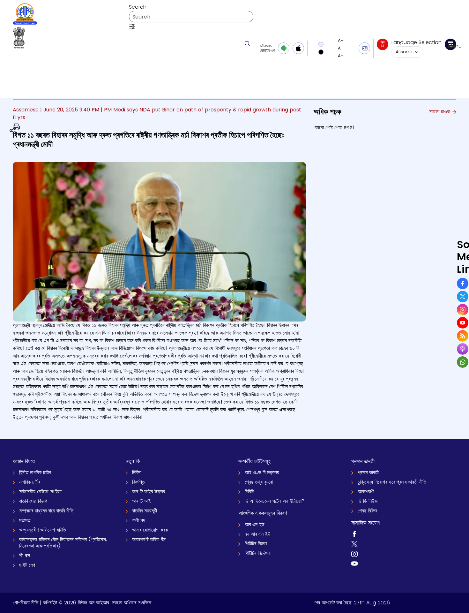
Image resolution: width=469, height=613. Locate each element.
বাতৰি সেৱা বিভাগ (33, 501)
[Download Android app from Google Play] (283, 48)
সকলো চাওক (440, 111)
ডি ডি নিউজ (368, 501)
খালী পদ (138, 520)
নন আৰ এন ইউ (258, 534)
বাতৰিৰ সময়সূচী (144, 510)
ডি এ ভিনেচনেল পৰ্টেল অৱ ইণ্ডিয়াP (274, 501)
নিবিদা (136, 472)
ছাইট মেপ (27, 565)
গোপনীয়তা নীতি (25, 602)
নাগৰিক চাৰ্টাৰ (29, 482)
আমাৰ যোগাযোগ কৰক (150, 530)
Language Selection (416, 42)
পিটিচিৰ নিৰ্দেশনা (258, 553)
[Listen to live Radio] (382, 44)
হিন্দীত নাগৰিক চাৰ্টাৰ (35, 472)
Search (137, 7)
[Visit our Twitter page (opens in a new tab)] (354, 543)
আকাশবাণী (366, 491)
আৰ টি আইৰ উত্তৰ (148, 491)
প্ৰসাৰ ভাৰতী (368, 472)
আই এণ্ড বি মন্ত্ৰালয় (262, 472)
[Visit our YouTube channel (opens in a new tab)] (354, 563)
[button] (132, 26)
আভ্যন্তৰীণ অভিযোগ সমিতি (42, 530)
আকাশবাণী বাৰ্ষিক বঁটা (149, 539)
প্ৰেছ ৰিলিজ (367, 510)
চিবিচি (249, 491)
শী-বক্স (24, 555)
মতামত (24, 520)
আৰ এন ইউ (254, 524)
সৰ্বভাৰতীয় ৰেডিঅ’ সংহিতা (40, 491)
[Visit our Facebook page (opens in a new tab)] (354, 534)
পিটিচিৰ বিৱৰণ (256, 543)
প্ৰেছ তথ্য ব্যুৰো (259, 482)
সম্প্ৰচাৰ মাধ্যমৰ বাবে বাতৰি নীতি (46, 510)
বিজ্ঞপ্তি (138, 482)
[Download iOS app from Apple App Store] (298, 48)
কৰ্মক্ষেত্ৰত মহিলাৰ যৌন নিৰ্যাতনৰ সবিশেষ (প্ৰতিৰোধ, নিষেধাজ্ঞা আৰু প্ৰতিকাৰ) (63, 542)
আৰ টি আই (141, 501)
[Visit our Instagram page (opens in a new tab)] (354, 553)
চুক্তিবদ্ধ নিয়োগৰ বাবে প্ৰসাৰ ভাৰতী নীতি (392, 482)
